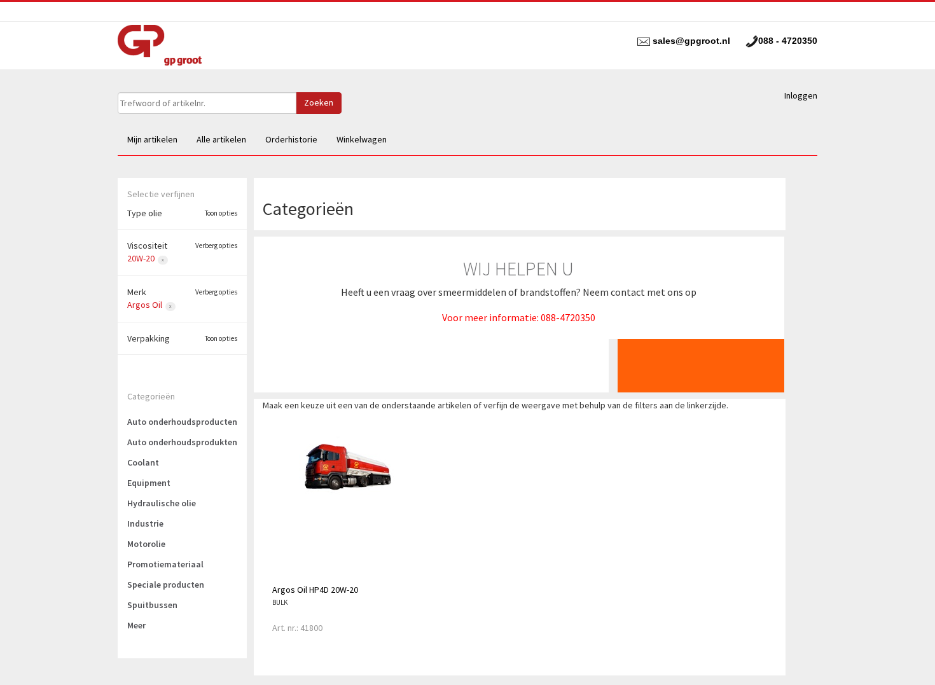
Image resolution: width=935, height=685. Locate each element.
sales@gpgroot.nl (691, 41)
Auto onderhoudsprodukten (182, 442)
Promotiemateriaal (165, 564)
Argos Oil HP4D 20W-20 (315, 589)
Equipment (148, 482)
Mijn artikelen (152, 139)
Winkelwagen (361, 139)
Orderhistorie (291, 139)
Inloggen (800, 95)
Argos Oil (144, 304)
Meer (136, 625)
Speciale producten (165, 584)
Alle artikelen (221, 139)
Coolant (143, 462)
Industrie (145, 523)
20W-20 (141, 258)
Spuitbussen (152, 605)
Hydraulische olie (161, 503)
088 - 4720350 (787, 41)
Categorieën (151, 396)
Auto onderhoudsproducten (182, 421)
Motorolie (146, 544)
